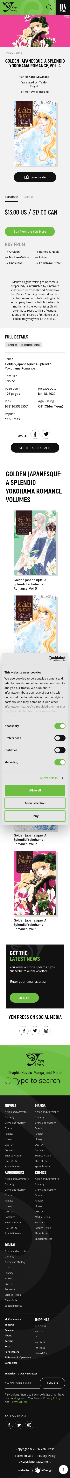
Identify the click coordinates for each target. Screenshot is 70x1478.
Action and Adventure (17, 1112)
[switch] (60, 738)
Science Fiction (13, 1155)
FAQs (8, 1346)
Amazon (14, 251)
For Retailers (12, 1352)
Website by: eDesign (35, 1470)
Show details (49, 778)
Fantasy (9, 1133)
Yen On (39, 1331)
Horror (9, 1139)
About (8, 1335)
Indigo (43, 257)
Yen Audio (40, 1342)
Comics (40, 1172)
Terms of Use (19, 1402)
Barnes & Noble (49, 251)
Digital (10, 1244)
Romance (12, 344)
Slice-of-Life (11, 1161)
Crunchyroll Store (50, 263)
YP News (9, 1324)
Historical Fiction (30, 344)
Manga (18, 53)
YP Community (13, 1319)
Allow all (35, 790)
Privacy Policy (51, 1398)
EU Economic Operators (18, 1357)
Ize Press (40, 1348)
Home (8, 53)
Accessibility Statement (35, 1461)
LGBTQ (9, 1144)
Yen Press (40, 1326)
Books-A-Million (19, 257)
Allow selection (35, 803)
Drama (8, 1128)
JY (36, 1337)
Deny (35, 816)
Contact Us (11, 1363)
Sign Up (52, 1383)
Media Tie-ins (42, 1217)
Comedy (9, 1117)
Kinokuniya (16, 263)
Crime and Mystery (15, 1122)
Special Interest (13, 1166)
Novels (10, 1105)
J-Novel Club (41, 1353)
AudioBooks (14, 1172)
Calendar (10, 1330)
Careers (9, 1341)
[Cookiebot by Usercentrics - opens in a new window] (49, 658)
